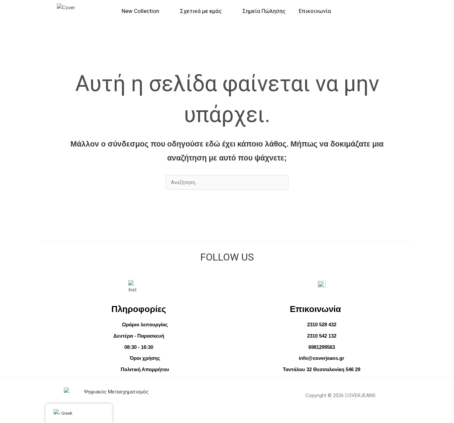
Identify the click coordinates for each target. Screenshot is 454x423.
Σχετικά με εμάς (201, 11)
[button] (406, 11)
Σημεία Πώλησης (264, 11)
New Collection (140, 11)
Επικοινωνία (315, 11)
